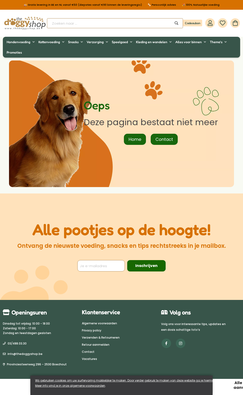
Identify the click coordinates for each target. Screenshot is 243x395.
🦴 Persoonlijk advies (162, 4)
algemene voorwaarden (87, 386)
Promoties (14, 52)
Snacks (73, 42)
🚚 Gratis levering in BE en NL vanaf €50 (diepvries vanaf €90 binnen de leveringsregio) (83, 4)
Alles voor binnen (188, 42)
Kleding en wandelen (152, 42)
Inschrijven (146, 265)
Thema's (216, 42)
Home (135, 139)
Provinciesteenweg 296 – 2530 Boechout (37, 364)
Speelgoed (120, 42)
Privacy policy (91, 330)
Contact (164, 139)
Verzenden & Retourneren (101, 337)
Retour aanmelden (95, 345)
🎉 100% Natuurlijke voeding (201, 4)
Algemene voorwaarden (99, 323)
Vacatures (89, 359)
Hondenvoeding (19, 42)
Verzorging (95, 42)
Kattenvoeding (49, 42)
